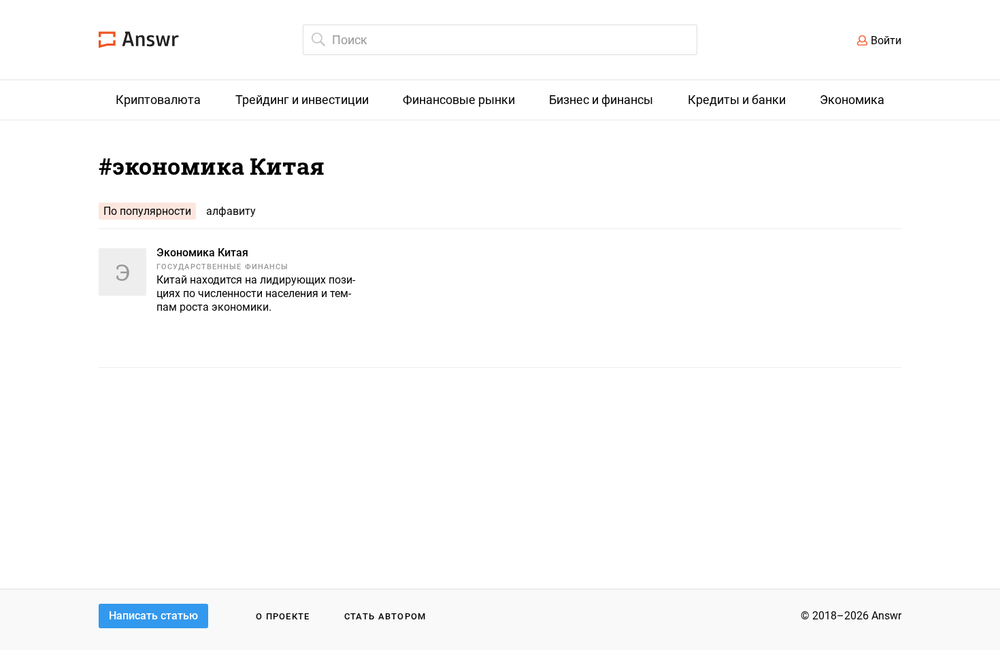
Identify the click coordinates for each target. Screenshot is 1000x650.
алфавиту (231, 211)
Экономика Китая (202, 252)
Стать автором (385, 616)
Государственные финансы (222, 266)
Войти (886, 40)
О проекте (283, 616)
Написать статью (153, 615)
